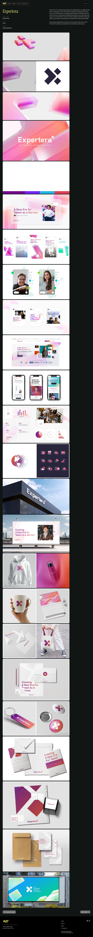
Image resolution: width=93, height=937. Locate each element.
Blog (62, 925)
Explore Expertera (7, 27)
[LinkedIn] (87, 921)
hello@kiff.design (9, 926)
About (63, 923)
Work (62, 921)
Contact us (64, 928)
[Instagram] (89, 921)
